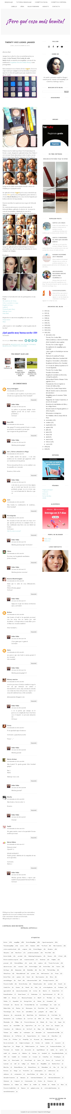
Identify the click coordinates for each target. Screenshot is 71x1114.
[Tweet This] (26, 340)
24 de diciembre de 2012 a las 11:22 (15, 517)
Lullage (24, 1064)
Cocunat (35, 1057)
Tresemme (6, 1050)
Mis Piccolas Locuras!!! (14, 531)
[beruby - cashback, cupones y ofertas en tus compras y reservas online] (55, 146)
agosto (48, 427)
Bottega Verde (28, 1001)
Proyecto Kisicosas (29, 1022)
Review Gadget (33, 966)
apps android (7, 991)
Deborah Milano (18, 963)
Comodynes (7, 1029)
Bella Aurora (7, 1036)
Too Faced (24, 344)
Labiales (47, 1043)
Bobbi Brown (42, 1015)
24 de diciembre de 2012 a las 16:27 (15, 727)
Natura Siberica (18, 1067)
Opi (62, 1067)
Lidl (15, 1064)
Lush (55, 1005)
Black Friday (30, 1015)
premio (33, 973)
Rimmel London (37, 984)
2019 (45, 315)
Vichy (36, 987)
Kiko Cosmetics (57, 946)
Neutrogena (29, 1008)
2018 (45, 318)
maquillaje (15, 344)
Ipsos (39, 1060)
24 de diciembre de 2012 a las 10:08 (15, 502)
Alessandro (39, 1032)
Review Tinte (7, 977)
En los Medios (46, 496)
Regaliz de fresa (8, 305)
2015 (45, 325)
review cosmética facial (10, 949)
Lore (8, 500)
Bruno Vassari (22, 994)
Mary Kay (6, 1067)
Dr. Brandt (6, 1005)
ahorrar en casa (8, 966)
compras (24, 949)
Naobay (18, 1008)
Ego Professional (47, 994)
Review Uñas (46, 966)
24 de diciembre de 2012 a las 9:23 (15, 453)
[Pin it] (35, 340)
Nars (47, 1018)
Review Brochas (23, 984)
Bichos (9, 612)
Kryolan (38, 1043)
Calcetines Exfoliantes (37, 1077)
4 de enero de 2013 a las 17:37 (18, 569)
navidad (50, 984)
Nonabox (50, 949)
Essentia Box (7, 1018)
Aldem (41, 1074)
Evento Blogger (37, 949)
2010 (45, 449)
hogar (59, 1022)
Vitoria (18, 1011)
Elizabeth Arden (49, 1039)
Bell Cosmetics (45, 973)
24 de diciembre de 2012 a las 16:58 (15, 761)
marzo (48, 439)
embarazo (6, 1074)
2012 (45, 332)
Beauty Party (55, 991)
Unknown (47, 541)
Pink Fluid (6, 313)
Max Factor (18, 952)
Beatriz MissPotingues (14, 579)
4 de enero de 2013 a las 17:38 (18, 638)
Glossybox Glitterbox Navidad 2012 (56, 358)
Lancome (6, 1064)
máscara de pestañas (22, 991)
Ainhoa (51, 1011)
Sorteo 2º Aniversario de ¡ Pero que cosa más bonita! (60, 240)
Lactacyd (57, 1060)
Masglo (18, 1046)
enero (48, 444)
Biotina (34, 1053)
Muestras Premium (27, 998)
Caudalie (14, 1057)
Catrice (58, 966)
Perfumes (60, 987)
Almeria (45, 991)
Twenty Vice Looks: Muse (54, 370)
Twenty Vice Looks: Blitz (53, 337)
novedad (20, 956)
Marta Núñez (11, 842)
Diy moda (36, 1039)
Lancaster (58, 1043)
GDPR (44, 498)
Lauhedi (5, 307)
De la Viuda (54, 1015)
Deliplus (54, 959)
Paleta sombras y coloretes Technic (57, 340)
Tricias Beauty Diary (9, 309)
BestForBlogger (46, 1112)
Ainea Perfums (31, 1074)
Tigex (58, 998)
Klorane (14, 998)
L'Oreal (60, 956)
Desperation (6, 319)
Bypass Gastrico (31, 1036)
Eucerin (17, 1005)
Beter (47, 1025)
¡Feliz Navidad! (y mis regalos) (55, 342)
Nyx (40, 970)
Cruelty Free (7, 987)
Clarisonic (6, 1081)
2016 (45, 323)
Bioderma (42, 959)
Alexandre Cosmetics (9, 1077)
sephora (40, 963)
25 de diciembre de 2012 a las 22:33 (15, 828)
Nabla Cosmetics (30, 1046)
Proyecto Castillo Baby (10, 1088)
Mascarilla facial (20, 973)
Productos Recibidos (55, 1046)
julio (47, 430)
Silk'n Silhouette (50, 1029)
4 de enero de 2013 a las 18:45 (18, 707)
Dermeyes (50, 1081)
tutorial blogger (8, 980)
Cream (5, 1039)
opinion (19, 977)
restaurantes (17, 1074)
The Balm (49, 998)
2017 (45, 320)
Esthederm (7, 1084)
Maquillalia (43, 1064)
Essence (50, 956)
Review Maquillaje (31, 942)
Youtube (17, 1050)
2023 (45, 311)
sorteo (22, 946)
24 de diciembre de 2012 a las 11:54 (15, 681)
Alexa (50, 1074)
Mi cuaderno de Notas (9, 301)
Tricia (9, 725)
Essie (5, 1060)
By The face (18, 1036)
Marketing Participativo (35, 956)
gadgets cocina (35, 1088)
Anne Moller (17, 1025)
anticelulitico (29, 1011)
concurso (20, 966)
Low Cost (30, 1018)
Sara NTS (10, 422)
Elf (58, 994)
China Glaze (54, 1036)
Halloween (18, 1029)
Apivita (61, 1050)
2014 (45, 328)
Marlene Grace (56, 1064)
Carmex (44, 1036)
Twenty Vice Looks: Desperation (56, 388)
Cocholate (24, 1057)
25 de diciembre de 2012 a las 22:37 (15, 844)
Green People (28, 1060)
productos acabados (33, 952)
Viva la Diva (26, 1070)
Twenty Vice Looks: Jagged (54, 344)
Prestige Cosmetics (48, 980)
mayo (47, 434)
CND (5, 1057)
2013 (45, 330)
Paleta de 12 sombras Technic (55, 356)
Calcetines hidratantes (54, 1077)
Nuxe (62, 1084)
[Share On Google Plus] (32, 340)
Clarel (19, 980)
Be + (39, 1025)
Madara (33, 1064)
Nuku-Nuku (15, 404)
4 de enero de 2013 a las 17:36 (18, 542)
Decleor (40, 1081)
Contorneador (29, 1081)
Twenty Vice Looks (19, 346)
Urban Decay (7, 973)
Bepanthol (15, 1001)
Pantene (42, 1046)
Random (32, 946)
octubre (48, 422)
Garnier (18, 987)
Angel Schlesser (41, 1050)
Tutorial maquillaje (9, 946)
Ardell (5, 1053)
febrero (48, 442)
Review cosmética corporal (11, 959)
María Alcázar (12, 759)
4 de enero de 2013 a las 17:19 (18, 442)
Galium (17, 1084)
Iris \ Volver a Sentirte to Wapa (18, 451)
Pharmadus (7, 1022)
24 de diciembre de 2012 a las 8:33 (15, 390)
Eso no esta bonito (9, 1043)
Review (5, 942)
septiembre (49, 425)
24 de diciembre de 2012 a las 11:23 (15, 553)
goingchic (41, 1011)
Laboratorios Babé (32, 980)
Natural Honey (32, 1067)
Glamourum (18, 970)
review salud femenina (50, 1088)
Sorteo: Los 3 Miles (58, 223)
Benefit (60, 984)
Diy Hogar (6, 970)
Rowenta (6, 1070)
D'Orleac (15, 1039)
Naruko (54, 1084)
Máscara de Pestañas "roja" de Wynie (55, 159)
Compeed (16, 1081)
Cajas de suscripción (47, 942)
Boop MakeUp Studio (57, 1053)
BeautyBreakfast (8, 994)
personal (6, 963)
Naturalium (45, 1067)
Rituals (42, 1022)
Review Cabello (7, 956)
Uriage (15, 1070)
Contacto (45, 492)
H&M (5, 998)
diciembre (49, 335)
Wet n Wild (48, 952)
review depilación (48, 987)
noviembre (49, 420)
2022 (45, 313)
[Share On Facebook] (29, 340)
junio (47, 432)
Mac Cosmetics (40, 977)
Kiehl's (35, 1084)
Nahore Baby (7, 1008)
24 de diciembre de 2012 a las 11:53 (15, 652)
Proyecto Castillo (8, 984)
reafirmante (27, 1032)
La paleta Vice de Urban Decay (20, 62)
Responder (33, 400)
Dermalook (50, 1001)
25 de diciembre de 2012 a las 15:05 (15, 799)
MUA (39, 1018)
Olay (54, 1067)
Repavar (23, 1088)
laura (9, 650)
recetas (35, 991)
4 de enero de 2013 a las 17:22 (18, 482)
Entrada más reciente (13, 926)
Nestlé (27, 987)
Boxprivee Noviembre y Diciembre (57, 361)
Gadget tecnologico (24, 1043)
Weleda (5, 1001)
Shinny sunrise (12, 679)
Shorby (9, 797)
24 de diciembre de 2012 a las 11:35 (15, 581)
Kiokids (44, 1084)
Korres (48, 1060)
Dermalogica (57, 1057)
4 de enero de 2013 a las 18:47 (18, 817)
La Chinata (19, 1018)
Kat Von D (29, 1029)
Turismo (6, 1032)
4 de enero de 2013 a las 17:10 (18, 406)
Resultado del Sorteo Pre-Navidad (56, 363)
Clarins (39, 1001)
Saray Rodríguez (12, 388)
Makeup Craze (7, 311)
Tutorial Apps (7, 1011)
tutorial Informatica (9, 1091)
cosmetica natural (29, 959)
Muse (4, 322)
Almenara (22, 1077)
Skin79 (39, 998)
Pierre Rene (41, 1008)
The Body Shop (51, 970)
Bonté (28, 977)
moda (30, 963)
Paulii (9, 826)
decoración (28, 1050)
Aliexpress (6, 1015)
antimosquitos (39, 1070)
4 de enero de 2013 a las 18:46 (18, 749)
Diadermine (34, 994)
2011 (45, 446)
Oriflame (57, 1018)
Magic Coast (7, 1046)
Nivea (51, 977)
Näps (39, 1029)
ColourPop (45, 1057)
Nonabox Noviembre (52, 372)
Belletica (24, 1053)
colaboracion (51, 1070)
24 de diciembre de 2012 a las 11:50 (15, 614)
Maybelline (30, 970)
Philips (17, 1022)
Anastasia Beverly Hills (53, 1032)
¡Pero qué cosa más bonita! (31, 1112)
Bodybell (44, 1053)
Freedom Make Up (29, 1005)
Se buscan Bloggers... (59, 290)
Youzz (51, 1022)
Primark (52, 1008)
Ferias (56, 973)
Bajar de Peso (29, 1025)
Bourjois (57, 1025)
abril (47, 437)
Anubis (52, 1050)
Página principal (47, 490)
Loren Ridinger (44, 1005)
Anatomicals (18, 1015)
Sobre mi (45, 494)
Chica (9, 551)
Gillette (26, 1084)
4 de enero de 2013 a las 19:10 (18, 874)
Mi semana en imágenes (53, 413)
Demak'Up (25, 1039)
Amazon (6, 1025)
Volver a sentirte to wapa (10, 303)
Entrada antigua (28, 928)
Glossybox (6, 952)
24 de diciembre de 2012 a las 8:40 (15, 424)
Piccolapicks (11, 515)
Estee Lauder (15, 1060)
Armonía (14, 1053)
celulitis (16, 1032)
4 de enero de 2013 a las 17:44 (18, 670)
